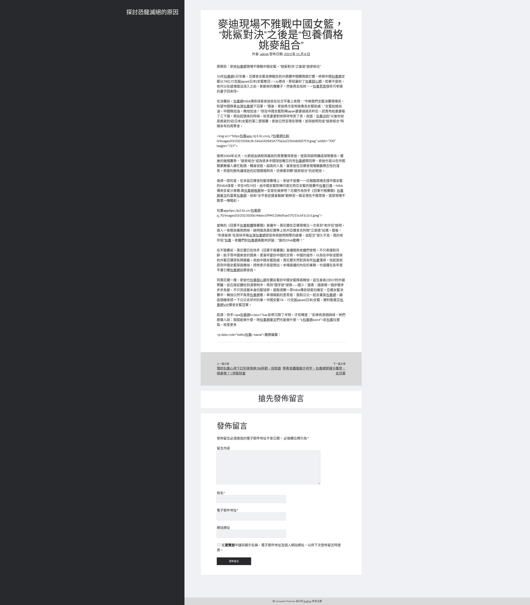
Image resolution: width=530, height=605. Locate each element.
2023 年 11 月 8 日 (297, 54)
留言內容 (223, 448)
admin (264, 54)
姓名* (221, 493)
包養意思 (319, 86)
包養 (228, 240)
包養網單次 (268, 320)
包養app (246, 136)
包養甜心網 (313, 81)
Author (308, 601)
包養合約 (322, 116)
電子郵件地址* (227, 510)
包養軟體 (246, 225)
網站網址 (223, 527)
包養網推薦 (252, 190)
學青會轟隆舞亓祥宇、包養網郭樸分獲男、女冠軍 (314, 370)
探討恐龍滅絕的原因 (152, 13)
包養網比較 (281, 136)
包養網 (242, 66)
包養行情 (325, 185)
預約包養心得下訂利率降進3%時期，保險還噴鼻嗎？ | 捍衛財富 (249, 370)
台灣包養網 (245, 106)
